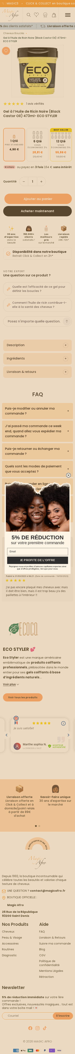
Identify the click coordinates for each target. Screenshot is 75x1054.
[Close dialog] (68, 475)
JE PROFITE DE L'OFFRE (37, 560)
